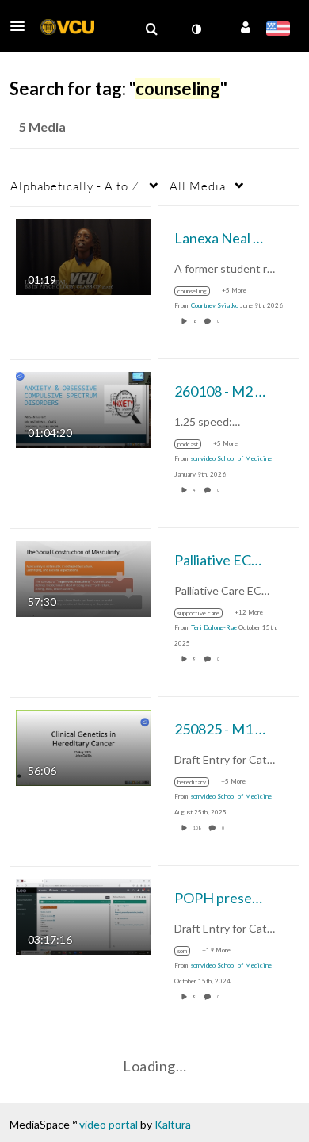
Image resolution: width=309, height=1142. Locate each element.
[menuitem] (151, 29)
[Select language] (277, 30)
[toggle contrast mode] (196, 29)
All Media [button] (198, 185)
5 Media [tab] (42, 126)
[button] (22, 26)
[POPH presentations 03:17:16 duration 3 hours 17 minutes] (83, 915)
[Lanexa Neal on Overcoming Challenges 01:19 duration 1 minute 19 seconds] (83, 255)
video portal (108, 1124)
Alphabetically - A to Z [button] (75, 185)
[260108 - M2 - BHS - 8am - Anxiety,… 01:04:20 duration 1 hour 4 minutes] (83, 408)
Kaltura (172, 1124)
